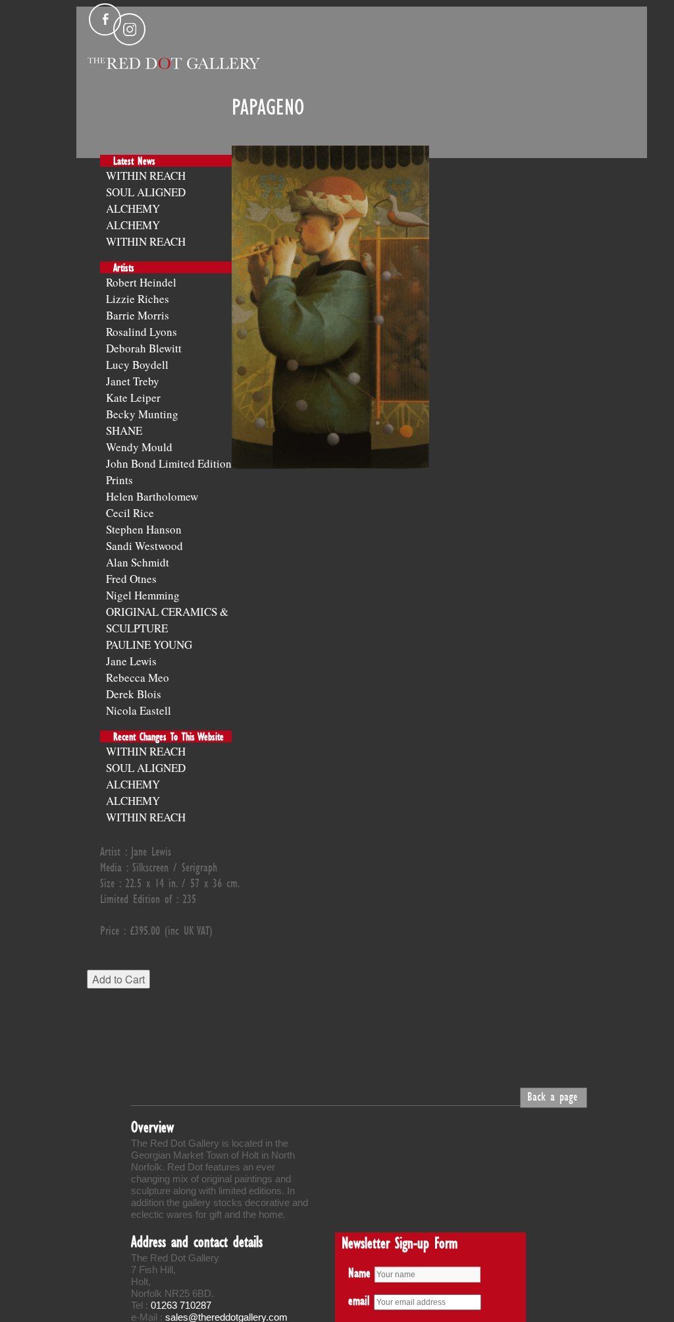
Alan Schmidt (137, 562)
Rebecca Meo (137, 677)
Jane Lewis (131, 661)
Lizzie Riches (137, 298)
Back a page (552, 1096)
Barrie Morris (137, 315)
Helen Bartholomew (152, 496)
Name (359, 1272)
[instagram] (129, 29)
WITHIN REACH (146, 175)
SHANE (124, 430)
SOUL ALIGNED (146, 192)
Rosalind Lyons (141, 331)
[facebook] (105, 19)
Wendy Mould (139, 446)
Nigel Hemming (143, 595)
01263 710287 (181, 1305)
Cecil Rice (130, 512)
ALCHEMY (133, 208)
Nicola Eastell (138, 710)
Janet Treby (132, 381)
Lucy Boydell (137, 364)
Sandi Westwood (144, 545)
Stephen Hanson (144, 529)
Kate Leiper (133, 397)
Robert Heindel (141, 282)
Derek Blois (133, 694)
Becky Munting (142, 414)
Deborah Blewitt (144, 348)
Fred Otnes (131, 578)
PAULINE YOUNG (149, 644)
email (359, 1300)
